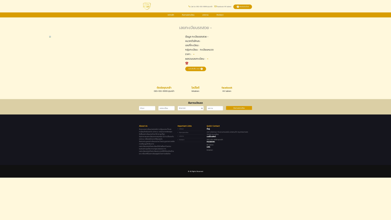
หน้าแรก (181, 129)
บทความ (205, 14)
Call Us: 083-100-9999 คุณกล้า (202, 6)
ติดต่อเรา (220, 14)
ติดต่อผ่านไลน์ (244, 7)
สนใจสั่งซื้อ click (194, 69)
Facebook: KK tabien (224, 6)
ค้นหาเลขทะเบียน (188, 14)
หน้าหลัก (171, 14)
